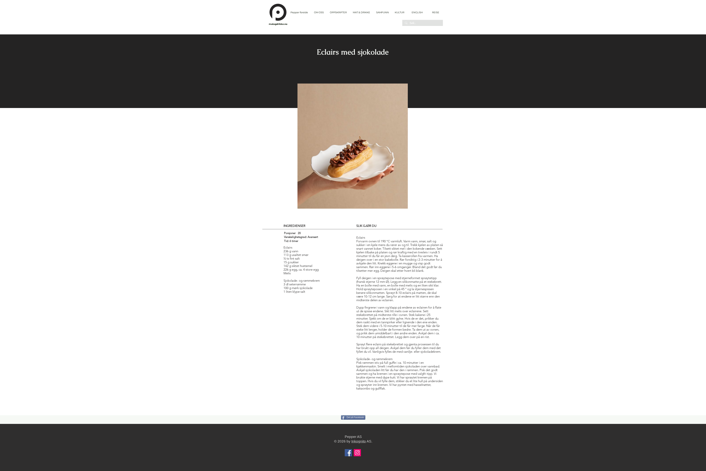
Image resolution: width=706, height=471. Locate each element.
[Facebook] (348, 452)
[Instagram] (357, 452)
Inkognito (358, 441)
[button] (338, 12)
